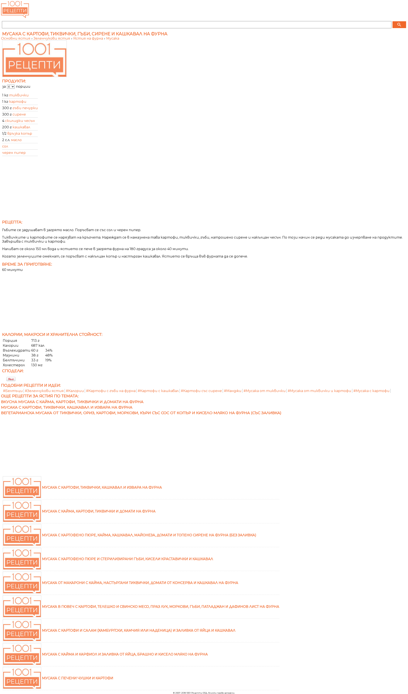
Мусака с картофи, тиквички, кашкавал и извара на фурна (66, 407)
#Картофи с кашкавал (158, 391)
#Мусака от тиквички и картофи (319, 391)
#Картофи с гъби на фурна (111, 391)
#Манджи (232, 391)
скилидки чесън (20, 121)
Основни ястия (16, 38)
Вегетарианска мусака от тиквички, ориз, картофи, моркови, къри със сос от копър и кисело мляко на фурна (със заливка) (141, 413)
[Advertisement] (128, 189)
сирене (19, 114)
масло (16, 140)
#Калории (75, 391)
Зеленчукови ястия (52, 38)
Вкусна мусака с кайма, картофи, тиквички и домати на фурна (72, 401)
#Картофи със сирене (201, 391)
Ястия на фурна (88, 38)
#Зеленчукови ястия (44, 391)
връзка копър (19, 134)
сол (5, 146)
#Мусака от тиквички (265, 391)
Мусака (112, 38)
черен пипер (14, 153)
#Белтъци (13, 391)
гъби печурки (25, 108)
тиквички (19, 95)
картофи (17, 102)
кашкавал (21, 127)
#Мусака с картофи (371, 391)
